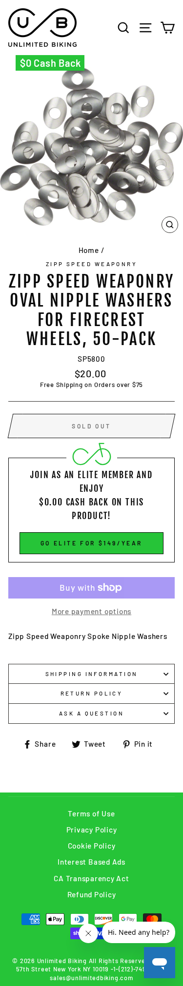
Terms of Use (91, 813)
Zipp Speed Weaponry (91, 264)
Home (89, 250)
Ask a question (91, 713)
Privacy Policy (91, 829)
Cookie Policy (92, 845)
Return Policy (92, 693)
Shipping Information (91, 674)
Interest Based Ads (91, 861)
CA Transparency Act (91, 878)
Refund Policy (91, 894)
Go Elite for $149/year (91, 543)
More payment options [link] (91, 611)
